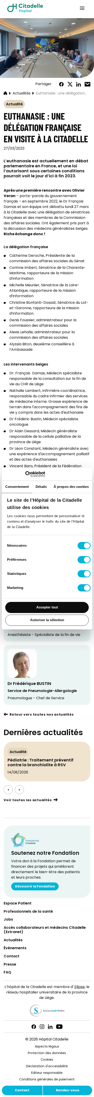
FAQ (7, 973)
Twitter (70, 84)
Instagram (42, 1026)
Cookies (47, 1059)
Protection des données (47, 1053)
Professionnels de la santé (28, 912)
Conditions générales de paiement (47, 1079)
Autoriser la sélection (47, 620)
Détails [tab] (41, 487)
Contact (22, 1090)
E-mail (87, 84)
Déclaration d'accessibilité (47, 1066)
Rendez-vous (67, 1090)
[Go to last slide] (8, 789)
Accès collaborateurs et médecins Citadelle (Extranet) (45, 930)
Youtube (59, 1026)
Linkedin (50, 1026)
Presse (10, 965)
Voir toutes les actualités (28, 800)
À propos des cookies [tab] (71, 487)
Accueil (5, 93)
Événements (15, 948)
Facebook (61, 84)
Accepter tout (47, 607)
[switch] (84, 559)
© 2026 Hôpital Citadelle (46, 1040)
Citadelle (25, 8)
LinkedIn (78, 84)
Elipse (79, 987)
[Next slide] (19, 789)
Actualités (22, 93)
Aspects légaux (47, 1046)
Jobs (8, 920)
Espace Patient (17, 904)
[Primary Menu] (82, 8)
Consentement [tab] (17, 487)
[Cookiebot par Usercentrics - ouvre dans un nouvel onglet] (25, 474)
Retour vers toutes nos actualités (41, 714)
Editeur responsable (47, 1073)
